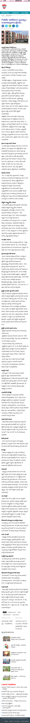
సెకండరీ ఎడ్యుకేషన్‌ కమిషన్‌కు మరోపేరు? (18, 661)
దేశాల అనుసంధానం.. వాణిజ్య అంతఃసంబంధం (14, 701)
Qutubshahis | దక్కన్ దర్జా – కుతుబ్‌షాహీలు (7, 622)
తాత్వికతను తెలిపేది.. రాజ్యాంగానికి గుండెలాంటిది (18, 638)
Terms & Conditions (24, 721)
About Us (6, 721)
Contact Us (11, 721)
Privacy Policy (17, 721)
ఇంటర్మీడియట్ (15, 12)
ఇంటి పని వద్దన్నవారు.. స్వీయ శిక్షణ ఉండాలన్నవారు (12, 707)
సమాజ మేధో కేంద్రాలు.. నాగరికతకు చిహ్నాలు (14, 715)
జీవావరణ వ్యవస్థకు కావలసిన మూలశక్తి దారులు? (15, 710)
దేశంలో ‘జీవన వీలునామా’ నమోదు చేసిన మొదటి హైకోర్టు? (15, 688)
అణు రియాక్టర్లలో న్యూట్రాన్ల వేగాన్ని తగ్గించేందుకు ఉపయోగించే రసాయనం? (15, 697)
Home (3, 15)
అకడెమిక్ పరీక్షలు (5, 12)
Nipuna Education (7, 614)
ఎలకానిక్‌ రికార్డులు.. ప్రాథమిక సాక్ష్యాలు (18, 646)
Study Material (9, 15)
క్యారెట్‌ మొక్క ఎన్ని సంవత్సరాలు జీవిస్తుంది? (13, 691)
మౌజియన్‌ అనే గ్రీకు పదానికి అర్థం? (11, 713)
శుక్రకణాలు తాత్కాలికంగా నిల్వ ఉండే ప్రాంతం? (18, 653)
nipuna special (16, 614)
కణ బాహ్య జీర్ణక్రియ (7, 703)
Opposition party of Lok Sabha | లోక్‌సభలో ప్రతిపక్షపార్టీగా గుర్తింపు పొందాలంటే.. (22, 625)
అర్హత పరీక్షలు (24, 12)
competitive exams (12, 612)
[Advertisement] (18, 6)
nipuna (19, 612)
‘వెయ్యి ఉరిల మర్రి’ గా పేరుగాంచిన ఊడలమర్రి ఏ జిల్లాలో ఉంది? (17, 670)
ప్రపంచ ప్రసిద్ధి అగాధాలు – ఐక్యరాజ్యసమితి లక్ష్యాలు (15, 694)
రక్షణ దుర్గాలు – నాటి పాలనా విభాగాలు (18, 677)
